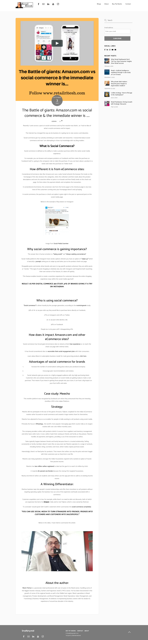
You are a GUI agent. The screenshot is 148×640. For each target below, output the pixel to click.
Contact (128, 4)
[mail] (43, 4)
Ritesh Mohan (27, 588)
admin (54, 121)
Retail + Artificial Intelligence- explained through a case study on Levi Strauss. (121, 73)
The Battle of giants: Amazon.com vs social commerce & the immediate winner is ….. (57, 113)
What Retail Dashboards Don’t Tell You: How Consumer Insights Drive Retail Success (121, 61)
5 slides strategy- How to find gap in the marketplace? (121, 94)
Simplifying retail (71, 633)
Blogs (99, 4)
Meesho (65, 393)
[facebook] (38, 4)
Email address (108, 27)
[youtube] (53, 4)
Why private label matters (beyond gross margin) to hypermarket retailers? (119, 84)
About (106, 4)
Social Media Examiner (61, 243)
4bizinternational (76, 636)
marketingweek (81, 305)
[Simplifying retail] (24, 7)
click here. (83, 356)
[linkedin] (48, 4)
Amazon (46, 502)
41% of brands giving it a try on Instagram (71, 285)
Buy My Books (117, 4)
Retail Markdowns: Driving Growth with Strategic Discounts (121, 103)
